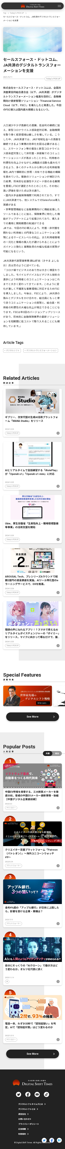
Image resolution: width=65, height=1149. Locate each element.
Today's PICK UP (53, 79)
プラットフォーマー (13, 865)
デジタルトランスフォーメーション (41, 350)
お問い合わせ (24, 1119)
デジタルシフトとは (26, 1109)
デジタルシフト (12, 350)
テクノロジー (11, 808)
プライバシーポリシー (27, 1124)
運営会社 (22, 1114)
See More (32, 716)
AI (7, 981)
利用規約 (22, 1134)
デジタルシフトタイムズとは (30, 1104)
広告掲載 (22, 1129)
